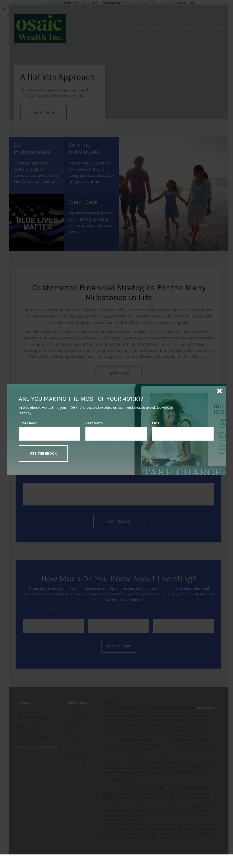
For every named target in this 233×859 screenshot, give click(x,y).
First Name (28, 423)
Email (156, 423)
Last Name (94, 423)
